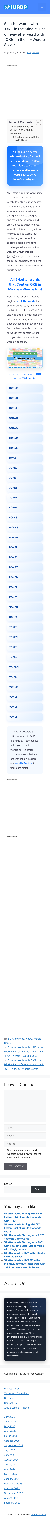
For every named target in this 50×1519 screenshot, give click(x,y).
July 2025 (9, 1450)
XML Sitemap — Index (16, 1407)
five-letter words (25, 301)
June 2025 (10, 1455)
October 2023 (12, 1488)
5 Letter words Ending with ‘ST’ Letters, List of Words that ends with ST (22, 1228)
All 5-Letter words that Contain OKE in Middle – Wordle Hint (22, 130)
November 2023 (13, 1483)
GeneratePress (38, 1514)
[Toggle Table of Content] (37, 122)
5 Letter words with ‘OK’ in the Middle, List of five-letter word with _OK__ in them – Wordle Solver (24, 1064)
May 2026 (9, 1426)
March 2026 (11, 1436)
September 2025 (13, 1445)
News (29, 1038)
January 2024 (12, 1478)
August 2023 (11, 1498)
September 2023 (13, 1493)
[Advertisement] (25, 92)
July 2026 (9, 1416)
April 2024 (10, 1469)
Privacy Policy (11, 1388)
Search (8, 1183)
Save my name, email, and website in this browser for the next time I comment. (24, 1154)
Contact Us (10, 1403)
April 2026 (10, 1431)
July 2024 (9, 1464)
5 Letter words (16, 1038)
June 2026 (10, 1421)
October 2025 (12, 1440)
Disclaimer (10, 1398)
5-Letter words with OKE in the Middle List (27, 138)
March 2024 (11, 1474)
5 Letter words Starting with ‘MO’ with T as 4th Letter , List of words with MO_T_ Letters (24, 1246)
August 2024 (11, 1459)
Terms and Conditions (16, 1393)
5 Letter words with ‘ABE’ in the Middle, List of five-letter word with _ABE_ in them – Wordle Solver (24, 1264)
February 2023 (12, 1502)
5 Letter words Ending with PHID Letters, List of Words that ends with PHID (23, 1217)
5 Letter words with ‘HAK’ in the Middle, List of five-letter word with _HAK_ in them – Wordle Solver (24, 1051)
